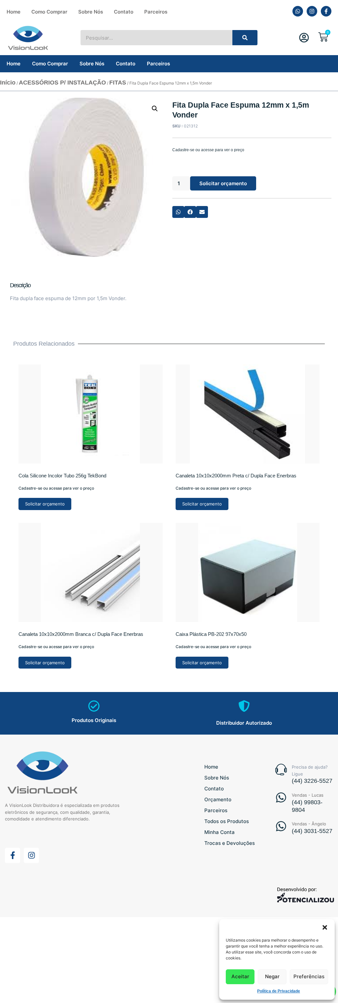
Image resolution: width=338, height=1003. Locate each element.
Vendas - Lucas (307, 795)
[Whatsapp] (297, 11)
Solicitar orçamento (223, 183)
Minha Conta (219, 832)
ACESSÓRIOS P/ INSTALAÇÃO (62, 82)
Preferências (308, 976)
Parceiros (155, 12)
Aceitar (240, 976)
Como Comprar (49, 12)
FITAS (117, 82)
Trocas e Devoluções (229, 843)
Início (8, 82)
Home (13, 12)
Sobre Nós (90, 12)
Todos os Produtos (226, 821)
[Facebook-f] (326, 11)
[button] (324, 927)
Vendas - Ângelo (309, 823)
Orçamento (217, 799)
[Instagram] (312, 11)
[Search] (245, 37)
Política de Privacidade (278, 991)
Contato (123, 12)
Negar (272, 976)
